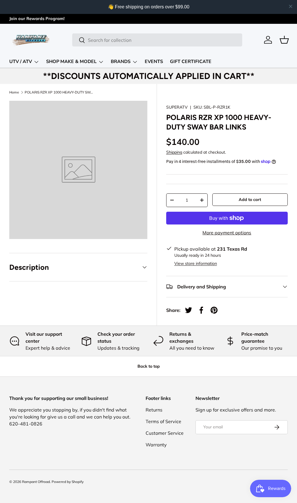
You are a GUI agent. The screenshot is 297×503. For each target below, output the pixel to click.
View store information (195, 263)
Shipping (174, 152)
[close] (290, 6)
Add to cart (250, 199)
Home (14, 92)
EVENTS (154, 61)
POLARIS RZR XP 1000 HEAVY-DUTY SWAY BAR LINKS (59, 92)
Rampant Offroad (36, 481)
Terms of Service (163, 421)
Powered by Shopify (68, 481)
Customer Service (165, 433)
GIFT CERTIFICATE (190, 61)
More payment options (226, 233)
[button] (284, 39)
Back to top (148, 366)
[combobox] (157, 39)
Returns (154, 410)
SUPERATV (177, 107)
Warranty (156, 445)
